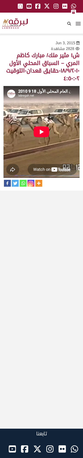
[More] (38, 183)
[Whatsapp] (23, 183)
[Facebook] (7, 183)
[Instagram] (30, 183)
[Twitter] (15, 183)
